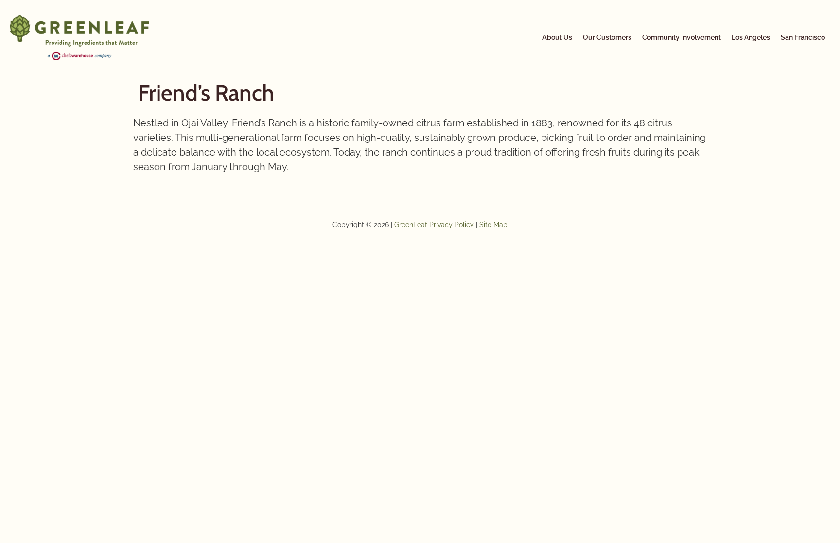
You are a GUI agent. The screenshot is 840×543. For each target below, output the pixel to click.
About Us (557, 37)
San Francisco (803, 37)
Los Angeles (751, 37)
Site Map (493, 224)
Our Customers (607, 37)
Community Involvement (681, 37)
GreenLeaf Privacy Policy (434, 224)
